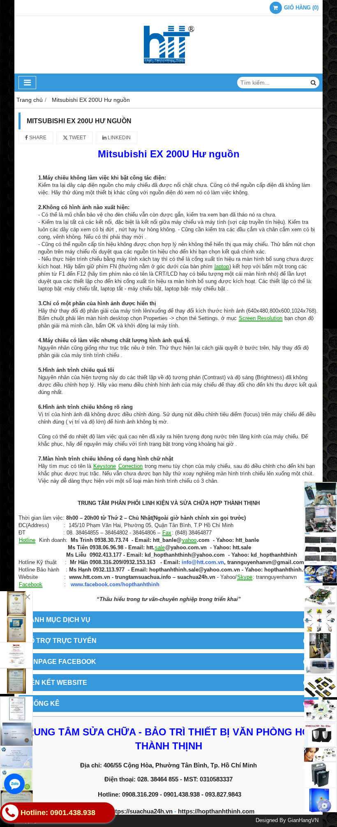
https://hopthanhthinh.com (216, 811)
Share (37, 138)
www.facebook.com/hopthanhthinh (115, 584)
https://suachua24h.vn (141, 811)
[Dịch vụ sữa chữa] (320, 532)
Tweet (77, 138)
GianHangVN (303, 820)
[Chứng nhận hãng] (16, 642)
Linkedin (118, 138)
